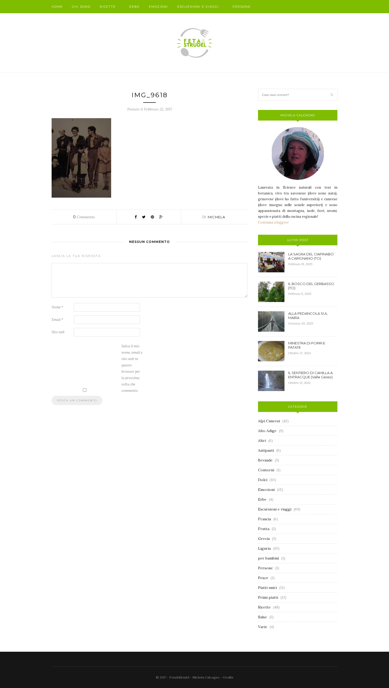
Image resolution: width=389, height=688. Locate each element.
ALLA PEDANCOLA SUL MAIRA (308, 315)
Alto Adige (267, 430)
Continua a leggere (273, 222)
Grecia (264, 538)
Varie (262, 626)
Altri (262, 440)
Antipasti (266, 450)
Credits (228, 677)
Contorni (266, 470)
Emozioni (158, 6)
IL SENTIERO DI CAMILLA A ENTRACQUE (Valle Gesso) (310, 375)
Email (57, 319)
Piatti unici (267, 587)
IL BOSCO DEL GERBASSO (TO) (311, 286)
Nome (57, 307)
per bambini (268, 558)
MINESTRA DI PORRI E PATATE (306, 345)
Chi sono (81, 6)
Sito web (58, 332)
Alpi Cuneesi (269, 421)
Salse (262, 617)
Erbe (134, 6)
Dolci (262, 479)
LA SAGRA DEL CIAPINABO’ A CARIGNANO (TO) (311, 256)
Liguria (264, 548)
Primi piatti (268, 597)
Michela (216, 217)
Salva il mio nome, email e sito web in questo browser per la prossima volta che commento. (131, 368)
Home (57, 6)
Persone (242, 6)
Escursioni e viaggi (198, 6)
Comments (84, 217)
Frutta (263, 528)
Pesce (263, 577)
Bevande (265, 460)
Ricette (108, 6)
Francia (264, 519)
